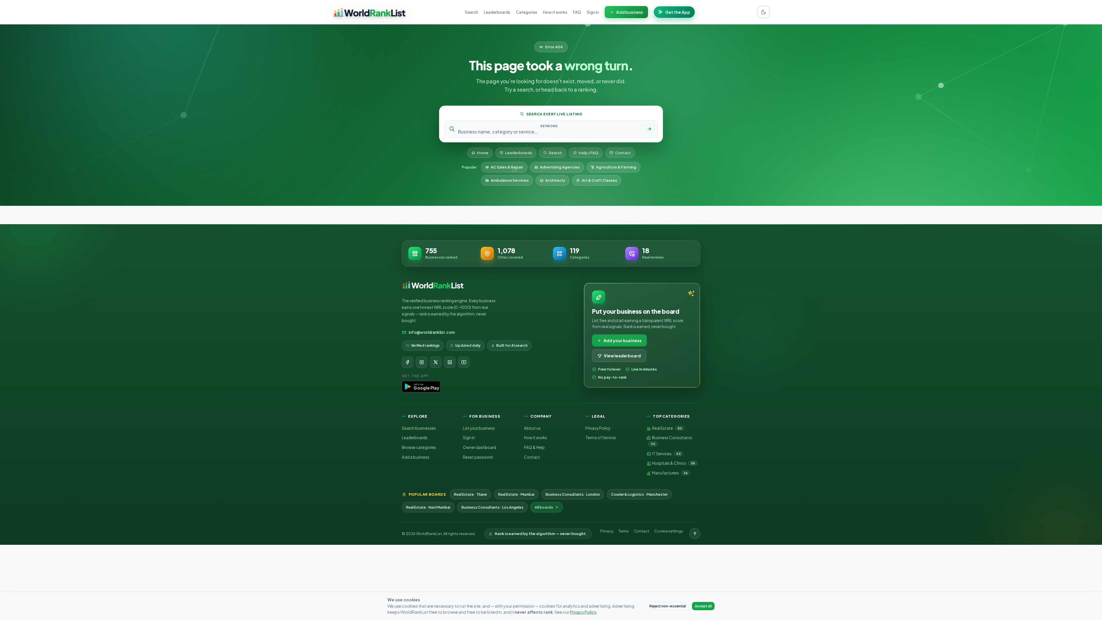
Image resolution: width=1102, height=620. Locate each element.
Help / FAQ (588, 152)
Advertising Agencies (560, 167)
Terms (623, 531)
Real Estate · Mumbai (516, 494)
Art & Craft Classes (599, 180)
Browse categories (419, 447)
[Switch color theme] (763, 12)
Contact (623, 152)
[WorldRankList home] (369, 12)
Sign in (593, 12)
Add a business (415, 457)
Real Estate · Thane (470, 494)
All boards (544, 507)
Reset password (478, 457)
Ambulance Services (510, 180)
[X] (435, 362)
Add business (629, 12)
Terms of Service (600, 437)
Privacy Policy (597, 428)
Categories (526, 12)
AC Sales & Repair (507, 167)
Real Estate (666, 428)
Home (482, 152)
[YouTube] (463, 362)
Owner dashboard (479, 447)
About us (532, 428)
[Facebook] (407, 362)
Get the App (677, 12)
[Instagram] (421, 362)
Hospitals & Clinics (673, 463)
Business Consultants (671, 440)
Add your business (623, 340)
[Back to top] (694, 533)
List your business (479, 428)
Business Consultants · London (573, 494)
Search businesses (419, 428)
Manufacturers (669, 472)
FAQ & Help (534, 447)
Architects (555, 180)
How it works (555, 12)
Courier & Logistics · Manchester (639, 494)
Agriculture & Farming (616, 167)
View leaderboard (622, 355)
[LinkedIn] (449, 362)
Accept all (703, 606)
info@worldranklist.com (432, 332)
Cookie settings (668, 531)
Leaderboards (497, 12)
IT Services (666, 453)
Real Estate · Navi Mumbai (428, 507)
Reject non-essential (667, 606)
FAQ (577, 12)
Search (471, 12)
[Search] (649, 129)
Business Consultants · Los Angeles (492, 507)
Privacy (606, 531)
